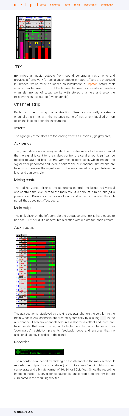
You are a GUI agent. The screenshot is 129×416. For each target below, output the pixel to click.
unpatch (92, 84)
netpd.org (22, 412)
